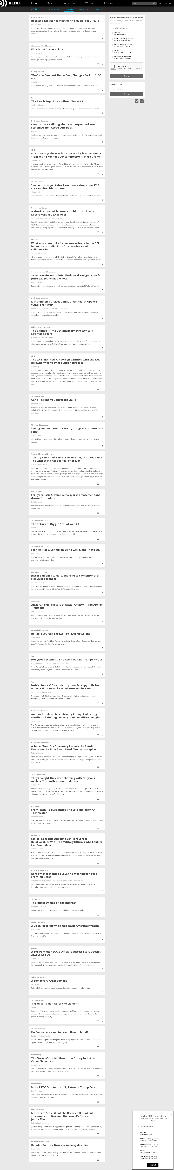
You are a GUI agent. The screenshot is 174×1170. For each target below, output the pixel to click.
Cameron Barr (78, 880)
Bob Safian (35, 1123)
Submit (153, 1165)
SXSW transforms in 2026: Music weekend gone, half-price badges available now (65, 277)
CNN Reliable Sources (40, 630)
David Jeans (35, 958)
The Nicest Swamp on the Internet (54, 902)
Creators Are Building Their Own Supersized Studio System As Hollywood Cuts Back (64, 126)
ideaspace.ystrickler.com (42, 46)
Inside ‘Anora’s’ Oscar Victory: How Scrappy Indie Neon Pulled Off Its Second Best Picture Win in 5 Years (66, 687)
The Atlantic (36, 899)
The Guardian (37, 182)
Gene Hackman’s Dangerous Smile (53, 400)
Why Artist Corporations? (48, 49)
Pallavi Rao (35, 929)
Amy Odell (35, 553)
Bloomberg (36, 1054)
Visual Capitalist (38, 922)
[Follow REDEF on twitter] (136, 101)
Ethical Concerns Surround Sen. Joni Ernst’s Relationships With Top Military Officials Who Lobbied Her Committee (67, 842)
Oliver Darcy (66, 880)
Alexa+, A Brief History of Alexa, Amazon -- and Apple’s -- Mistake (67, 606)
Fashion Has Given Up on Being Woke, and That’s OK (65, 549)
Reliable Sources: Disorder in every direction (60, 1145)
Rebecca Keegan (37, 753)
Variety (34, 656)
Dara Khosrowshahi (54, 218)
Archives (83, 9)
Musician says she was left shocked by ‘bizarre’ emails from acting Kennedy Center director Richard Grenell (66, 155)
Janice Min (45, 1123)
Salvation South (38, 977)
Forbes (34, 948)
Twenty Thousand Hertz (41, 454)
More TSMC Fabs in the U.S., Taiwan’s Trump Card (63, 1087)
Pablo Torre (35, 337)
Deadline (35, 806)
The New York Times (39, 520)
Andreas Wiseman (38, 816)
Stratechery (36, 601)
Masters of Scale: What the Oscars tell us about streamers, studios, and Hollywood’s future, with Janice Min (63, 1116)
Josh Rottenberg (37, 582)
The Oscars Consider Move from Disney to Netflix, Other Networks (63, 1059)
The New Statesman (39, 425)
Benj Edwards (36, 502)
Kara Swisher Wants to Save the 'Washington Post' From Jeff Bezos (64, 875)
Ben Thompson (37, 611)
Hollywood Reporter (40, 17)
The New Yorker (38, 396)
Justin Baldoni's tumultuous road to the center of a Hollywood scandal (65, 577)
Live (69, 9)
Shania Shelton (37, 160)
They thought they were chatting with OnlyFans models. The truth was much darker (63, 779)
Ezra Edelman (47, 337)
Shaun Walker (36, 192)
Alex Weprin (36, 131)
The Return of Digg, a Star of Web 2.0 (55, 524)
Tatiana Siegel (46, 692)
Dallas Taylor (36, 464)
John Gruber (36, 82)
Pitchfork (35, 98)
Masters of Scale (38, 1109)
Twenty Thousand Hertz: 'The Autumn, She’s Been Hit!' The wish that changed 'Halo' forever (66, 459)
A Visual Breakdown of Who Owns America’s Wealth (65, 925)
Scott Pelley (35, 253)
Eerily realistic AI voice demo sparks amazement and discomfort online (66, 496)
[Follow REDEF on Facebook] (142, 101)
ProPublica (35, 835)
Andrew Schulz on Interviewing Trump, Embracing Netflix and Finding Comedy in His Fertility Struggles (66, 716)
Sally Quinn (46, 880)
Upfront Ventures (39, 208)
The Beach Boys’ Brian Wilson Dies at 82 (57, 101)
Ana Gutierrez (36, 282)
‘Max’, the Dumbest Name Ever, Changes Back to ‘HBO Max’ (66, 76)
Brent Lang (48, 663)
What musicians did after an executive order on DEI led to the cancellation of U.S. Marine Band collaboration (65, 246)
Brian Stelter (36, 637)
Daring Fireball (37, 72)
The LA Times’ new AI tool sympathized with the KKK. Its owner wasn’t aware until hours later (66, 361)
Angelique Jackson (61, 663)
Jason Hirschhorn (37, 218)
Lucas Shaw (35, 1065)
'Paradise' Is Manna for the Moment (55, 1003)
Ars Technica (36, 491)
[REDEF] (11, 3)
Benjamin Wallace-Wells (40, 1036)
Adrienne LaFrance (38, 906)
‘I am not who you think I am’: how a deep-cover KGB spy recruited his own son (65, 187)
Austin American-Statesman (43, 272)
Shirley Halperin (37, 308)
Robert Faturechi (37, 849)
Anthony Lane (36, 403)
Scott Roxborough (38, 24)
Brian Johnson (48, 464)
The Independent (38, 774)
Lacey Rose (35, 721)
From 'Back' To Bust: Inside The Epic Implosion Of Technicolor (63, 811)
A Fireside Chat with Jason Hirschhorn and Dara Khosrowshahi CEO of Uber (62, 213)
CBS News (35, 240)
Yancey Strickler (37, 53)
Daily (53, 9)
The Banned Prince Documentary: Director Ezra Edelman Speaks (62, 332)
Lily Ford (50, 24)
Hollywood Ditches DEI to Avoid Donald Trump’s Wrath (67, 659)
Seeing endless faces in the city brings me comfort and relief (67, 430)
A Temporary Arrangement (49, 980)
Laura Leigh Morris (38, 984)
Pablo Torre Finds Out (40, 327)
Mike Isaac (35, 527)
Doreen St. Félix (37, 1007)
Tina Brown (56, 880)
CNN (33, 150)
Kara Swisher (36, 880)
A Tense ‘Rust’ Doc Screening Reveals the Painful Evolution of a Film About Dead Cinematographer (63, 747)
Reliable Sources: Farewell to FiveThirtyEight (60, 633)
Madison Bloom (37, 105)
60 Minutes (46, 253)
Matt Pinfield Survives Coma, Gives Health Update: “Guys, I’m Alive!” (64, 303)
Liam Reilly (35, 366)
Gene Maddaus (37, 663)
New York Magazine (39, 870)
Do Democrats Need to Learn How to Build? (59, 1032)
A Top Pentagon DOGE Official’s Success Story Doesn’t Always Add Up (66, 953)
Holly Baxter (36, 785)
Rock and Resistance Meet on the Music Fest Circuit (65, 20)
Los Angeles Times (39, 572)
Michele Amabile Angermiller (56, 308)
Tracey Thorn (36, 435)
